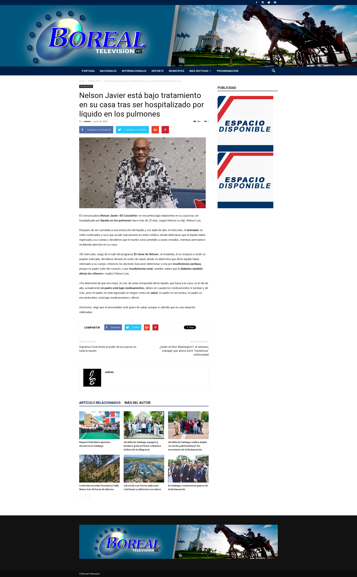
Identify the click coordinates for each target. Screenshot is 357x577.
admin (87, 121)
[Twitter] (269, 2)
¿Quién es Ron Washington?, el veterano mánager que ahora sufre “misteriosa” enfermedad (184, 350)
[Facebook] (256, 2)
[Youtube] (275, 2)
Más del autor (137, 403)
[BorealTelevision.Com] (178, 35)
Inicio (82, 81)
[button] (273, 70)
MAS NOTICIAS (198, 71)
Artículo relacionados (100, 403)
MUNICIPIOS (176, 71)
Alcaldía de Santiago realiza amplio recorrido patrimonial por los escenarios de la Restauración (187, 446)
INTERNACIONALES (134, 71)
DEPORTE (158, 71)
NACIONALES (108, 71)
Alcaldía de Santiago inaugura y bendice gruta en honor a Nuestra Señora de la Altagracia (142, 446)
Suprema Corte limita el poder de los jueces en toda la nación (107, 348)
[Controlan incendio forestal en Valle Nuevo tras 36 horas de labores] (99, 469)
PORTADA (88, 71)
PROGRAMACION (227, 71)
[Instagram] (263, 2)
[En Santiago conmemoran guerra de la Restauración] (188, 469)
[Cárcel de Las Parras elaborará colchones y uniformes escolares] (144, 469)
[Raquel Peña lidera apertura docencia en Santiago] (99, 425)
